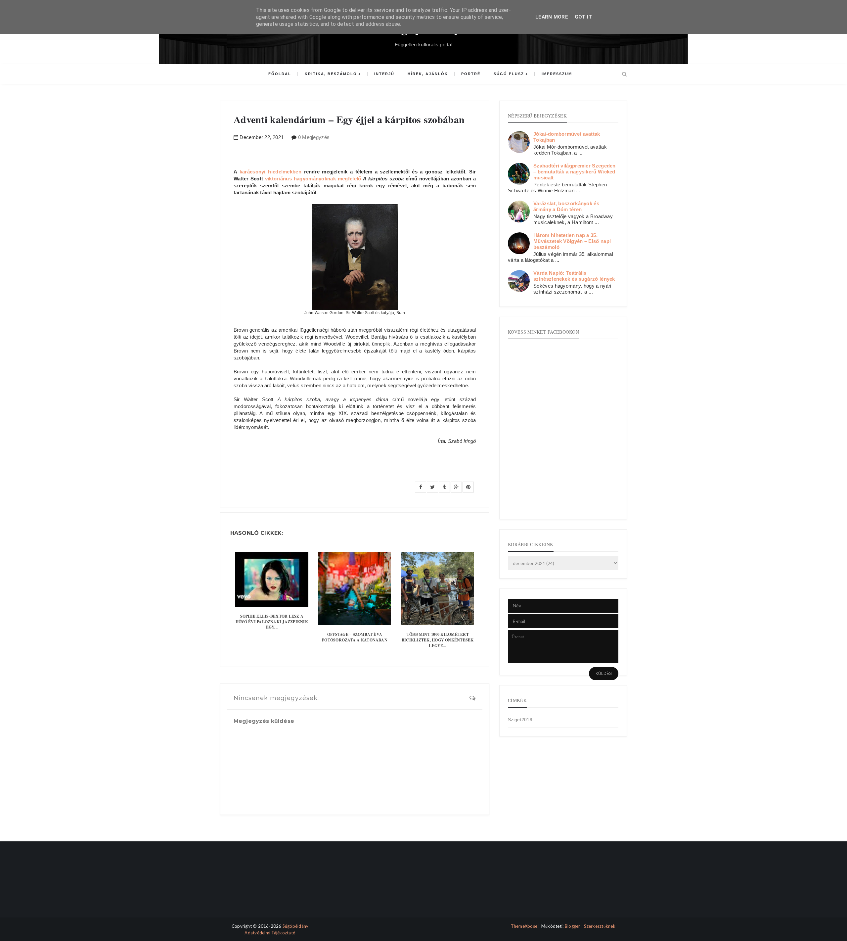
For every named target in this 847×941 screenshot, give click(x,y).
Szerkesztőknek (599, 926)
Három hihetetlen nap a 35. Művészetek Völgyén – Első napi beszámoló (572, 241)
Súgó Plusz (509, 74)
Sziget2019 (520, 719)
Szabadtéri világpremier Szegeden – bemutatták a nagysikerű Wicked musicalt (574, 171)
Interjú (384, 74)
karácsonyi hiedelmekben (272, 171)
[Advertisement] (249, 885)
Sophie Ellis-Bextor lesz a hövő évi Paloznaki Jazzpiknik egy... (272, 621)
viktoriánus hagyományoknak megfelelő (313, 178)
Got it (583, 17)
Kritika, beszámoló (331, 74)
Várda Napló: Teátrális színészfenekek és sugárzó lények (574, 276)
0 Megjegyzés (314, 137)
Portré (470, 74)
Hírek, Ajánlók (428, 74)
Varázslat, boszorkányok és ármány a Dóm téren (566, 206)
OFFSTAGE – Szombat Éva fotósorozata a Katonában (354, 637)
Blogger (572, 926)
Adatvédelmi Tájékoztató (270, 932)
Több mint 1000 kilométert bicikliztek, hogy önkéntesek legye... (438, 640)
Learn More (551, 17)
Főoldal (279, 74)
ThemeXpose (524, 926)
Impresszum (557, 74)
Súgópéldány (296, 926)
